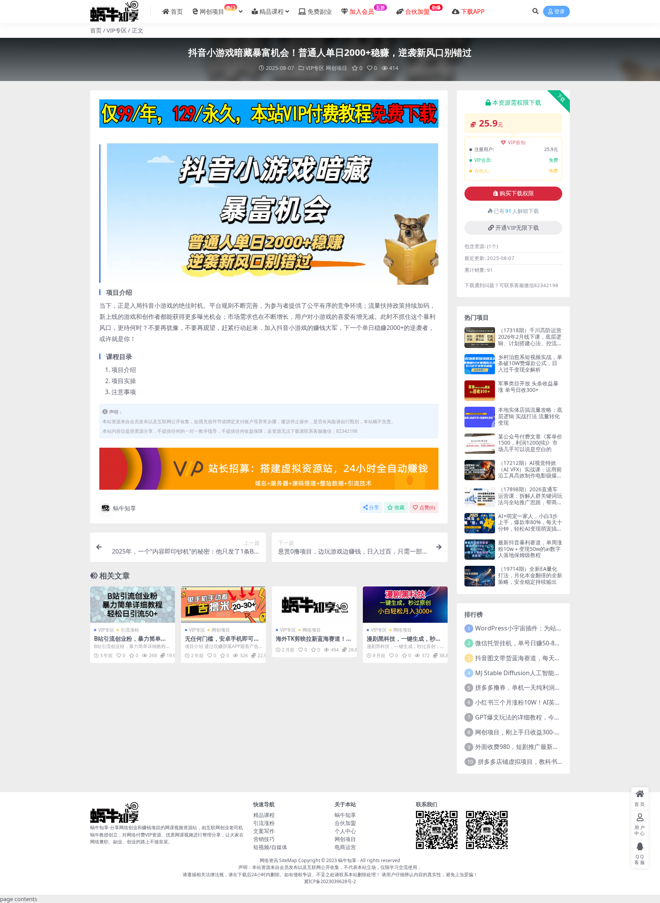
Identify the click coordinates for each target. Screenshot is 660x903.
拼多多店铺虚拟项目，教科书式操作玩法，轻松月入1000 (555, 761)
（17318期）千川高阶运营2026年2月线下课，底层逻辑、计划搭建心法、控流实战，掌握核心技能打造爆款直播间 (530, 342)
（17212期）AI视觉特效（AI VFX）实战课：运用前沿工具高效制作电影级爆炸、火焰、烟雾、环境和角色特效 (530, 475)
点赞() (427, 507)
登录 (559, 12)
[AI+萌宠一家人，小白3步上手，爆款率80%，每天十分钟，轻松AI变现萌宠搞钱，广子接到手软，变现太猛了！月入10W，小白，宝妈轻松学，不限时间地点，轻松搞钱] (479, 523)
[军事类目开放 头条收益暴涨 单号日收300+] (479, 390)
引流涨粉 (130, 630)
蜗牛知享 (124, 508)
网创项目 (218, 10)
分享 (374, 507)
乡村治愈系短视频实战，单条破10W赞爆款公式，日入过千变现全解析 (530, 363)
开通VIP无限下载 (517, 228)
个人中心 (345, 831)
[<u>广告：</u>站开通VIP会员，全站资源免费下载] (268, 116)
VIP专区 (117, 30)
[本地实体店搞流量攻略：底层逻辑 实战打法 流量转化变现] (479, 417)
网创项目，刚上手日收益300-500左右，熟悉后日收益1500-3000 (562, 732)
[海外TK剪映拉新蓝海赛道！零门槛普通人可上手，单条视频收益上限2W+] (314, 604)
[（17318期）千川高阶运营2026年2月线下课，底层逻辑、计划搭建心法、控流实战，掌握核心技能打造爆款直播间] (479, 337)
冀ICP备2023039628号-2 (330, 881)
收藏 (399, 507)
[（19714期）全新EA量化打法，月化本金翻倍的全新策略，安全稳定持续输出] (479, 576)
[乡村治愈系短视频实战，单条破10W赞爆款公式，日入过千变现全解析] (479, 364)
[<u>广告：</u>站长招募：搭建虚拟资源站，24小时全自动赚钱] (268, 471)
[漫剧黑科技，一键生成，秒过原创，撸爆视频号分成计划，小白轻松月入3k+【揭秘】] (405, 604)
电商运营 (345, 847)
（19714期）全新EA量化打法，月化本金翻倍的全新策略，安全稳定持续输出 (530, 575)
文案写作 (264, 831)
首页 (177, 11)
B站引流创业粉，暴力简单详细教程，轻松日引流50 (130, 642)
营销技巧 (264, 839)
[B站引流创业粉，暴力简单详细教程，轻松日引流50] (132, 604)
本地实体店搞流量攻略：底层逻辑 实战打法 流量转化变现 (530, 416)
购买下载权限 (517, 193)
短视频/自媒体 (270, 847)
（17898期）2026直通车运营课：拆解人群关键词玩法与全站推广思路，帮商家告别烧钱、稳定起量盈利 (530, 499)
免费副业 (319, 11)
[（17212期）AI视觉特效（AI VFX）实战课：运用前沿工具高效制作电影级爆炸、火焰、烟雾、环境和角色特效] (479, 470)
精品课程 (271, 11)
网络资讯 (269, 860)
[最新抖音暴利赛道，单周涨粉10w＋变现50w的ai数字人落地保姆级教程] (479, 549)
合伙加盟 (345, 823)
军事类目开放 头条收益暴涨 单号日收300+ (528, 386)
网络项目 (311, 630)
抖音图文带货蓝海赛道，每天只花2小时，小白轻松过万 (550, 658)
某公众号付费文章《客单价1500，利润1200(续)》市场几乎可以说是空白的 (530, 443)
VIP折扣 (517, 142)
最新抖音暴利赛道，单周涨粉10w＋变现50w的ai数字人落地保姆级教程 (530, 549)
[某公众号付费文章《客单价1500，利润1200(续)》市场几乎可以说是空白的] (479, 444)
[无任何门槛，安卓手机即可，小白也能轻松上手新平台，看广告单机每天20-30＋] (223, 604)
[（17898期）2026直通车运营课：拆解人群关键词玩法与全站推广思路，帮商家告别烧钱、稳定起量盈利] (479, 496)
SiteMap (288, 860)
